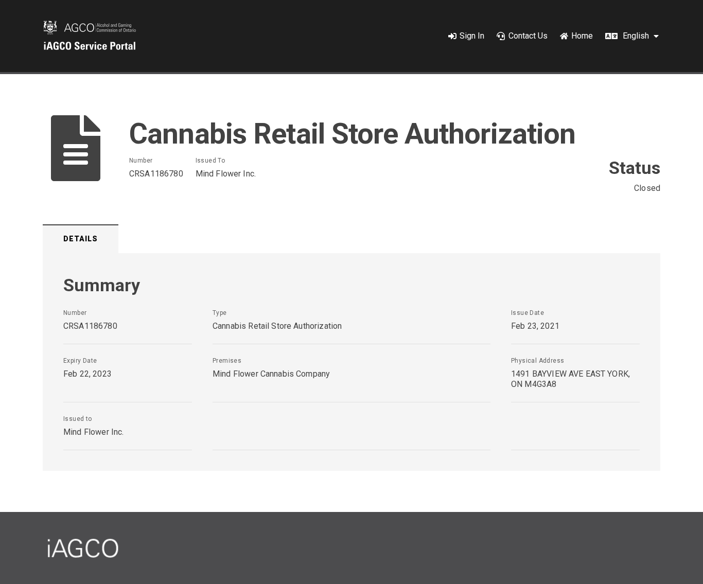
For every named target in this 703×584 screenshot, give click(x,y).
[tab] (80, 239)
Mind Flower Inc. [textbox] (226, 174)
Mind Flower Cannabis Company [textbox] (271, 374)
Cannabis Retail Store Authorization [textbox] (277, 326)
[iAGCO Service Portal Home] (89, 36)
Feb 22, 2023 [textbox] (87, 374)
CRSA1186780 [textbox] (156, 174)
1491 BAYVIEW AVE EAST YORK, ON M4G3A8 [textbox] (570, 379)
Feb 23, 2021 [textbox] (535, 326)
